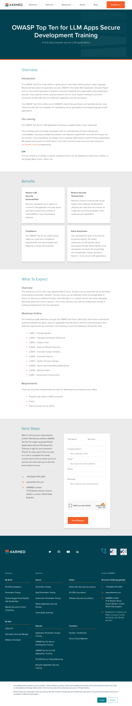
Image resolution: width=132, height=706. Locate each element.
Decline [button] (113, 700)
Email (70, 459)
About (82, 5)
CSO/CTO (9, 629)
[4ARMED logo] (14, 4)
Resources (66, 5)
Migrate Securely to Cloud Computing (15, 608)
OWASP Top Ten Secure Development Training (45, 643)
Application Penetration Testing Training (48, 634)
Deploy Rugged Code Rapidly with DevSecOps (17, 599)
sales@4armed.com (35, 482)
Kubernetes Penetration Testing (48, 598)
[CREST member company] (103, 552)
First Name (73, 439)
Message (72, 479)
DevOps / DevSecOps (78, 633)
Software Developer (13, 640)
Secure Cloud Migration (78, 639)
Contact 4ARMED (108, 573)
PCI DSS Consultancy (77, 593)
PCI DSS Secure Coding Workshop (49, 659)
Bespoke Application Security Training (47, 666)
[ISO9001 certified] (123, 552)
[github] (59, 552)
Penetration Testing (12, 593)
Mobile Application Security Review (46, 605)
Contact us (116, 4)
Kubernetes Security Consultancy (82, 587)
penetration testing (30, 144)
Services (49, 5)
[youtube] (68, 552)
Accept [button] (102, 700)
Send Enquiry (78, 520)
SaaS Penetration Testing (45, 593)
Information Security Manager (16, 634)
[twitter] (50, 552)
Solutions (33, 5)
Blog (96, 5)
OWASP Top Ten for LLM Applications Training (45, 652)
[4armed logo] (15, 552)
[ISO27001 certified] (113, 552)
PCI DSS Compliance (13, 587)
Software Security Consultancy (81, 598)
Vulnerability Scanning (44, 613)
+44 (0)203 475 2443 (35, 477)
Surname (92, 439)
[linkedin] (77, 552)
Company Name (75, 449)
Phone (70, 469)
